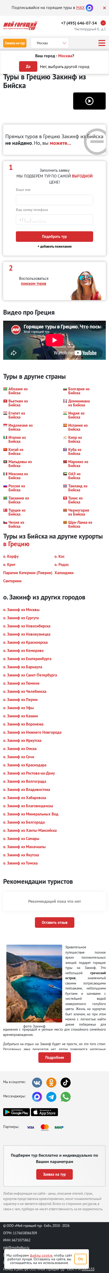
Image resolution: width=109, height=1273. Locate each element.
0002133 (87, 1269)
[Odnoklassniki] (51, 1083)
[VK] (37, 1083)
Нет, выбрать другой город (64, 66)
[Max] (89, 7)
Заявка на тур (15, 43)
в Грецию (16, 544)
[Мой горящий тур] (20, 25)
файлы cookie (41, 1255)
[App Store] (44, 1112)
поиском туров (33, 283)
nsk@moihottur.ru (16, 1247)
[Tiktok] (66, 1083)
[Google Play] (16, 1112)
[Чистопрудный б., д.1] (104, 23)
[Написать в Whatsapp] (66, 1097)
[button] (89, 101)
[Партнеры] (46, 1127)
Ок (80, 1259)
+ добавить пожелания (55, 246)
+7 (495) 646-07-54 (79, 23)
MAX (80, 7)
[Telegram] (51, 1097)
